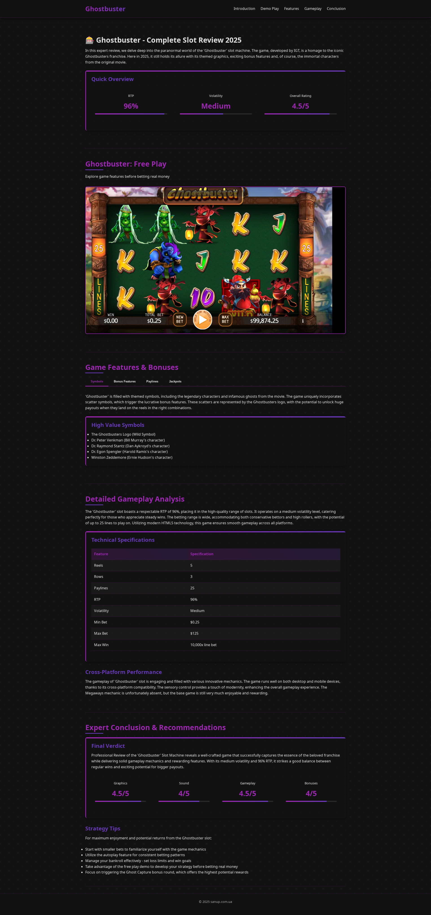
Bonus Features (125, 381)
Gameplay (312, 8)
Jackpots (175, 381)
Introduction (244, 8)
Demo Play (270, 8)
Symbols (97, 381)
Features (291, 8)
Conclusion (336, 8)
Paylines (152, 381)
